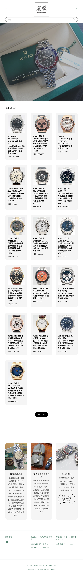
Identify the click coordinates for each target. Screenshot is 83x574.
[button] (6, 9)
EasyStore (52, 565)
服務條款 (31, 569)
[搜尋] (74, 19)
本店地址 (52, 569)
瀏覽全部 (41, 414)
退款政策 (45, 569)
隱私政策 (38, 569)
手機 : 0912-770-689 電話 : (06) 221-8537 (67, 499)
